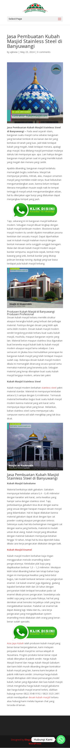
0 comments (43, 52)
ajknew (14, 52)
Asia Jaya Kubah (15, 643)
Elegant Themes (34, 739)
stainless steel (49, 387)
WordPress (35, 743)
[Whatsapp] (60, 739)
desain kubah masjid (39, 697)
